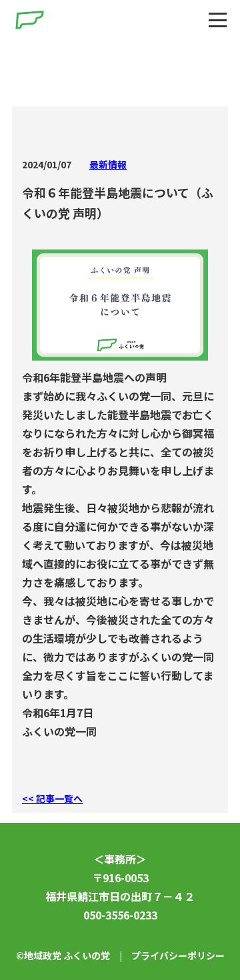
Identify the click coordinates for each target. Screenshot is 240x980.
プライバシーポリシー (178, 955)
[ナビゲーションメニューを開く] (218, 20)
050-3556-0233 (120, 915)
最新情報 (108, 164)
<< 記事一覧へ (52, 798)
